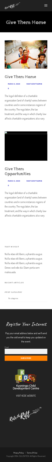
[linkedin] (24, 426)
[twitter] (31, 426)
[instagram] (38, 426)
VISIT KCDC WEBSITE (26, 395)
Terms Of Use (32, 452)
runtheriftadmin (34, 84)
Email (7, 347)
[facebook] (16, 426)
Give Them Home (20, 76)
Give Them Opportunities (18, 171)
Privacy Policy (18, 452)
